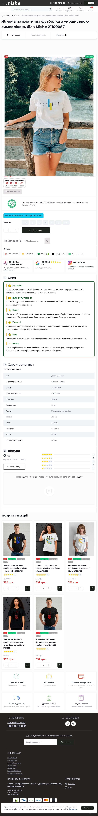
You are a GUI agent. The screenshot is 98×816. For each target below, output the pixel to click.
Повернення (12, 758)
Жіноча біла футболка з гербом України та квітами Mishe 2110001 (48, 568)
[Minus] (6, 230)
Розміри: (7, 222)
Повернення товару (14, 773)
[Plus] (16, 230)
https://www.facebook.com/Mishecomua (73, 723)
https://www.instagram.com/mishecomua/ (67, 723)
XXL (66, 222)
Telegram (71, 784)
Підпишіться (65, 742)
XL (58, 222)
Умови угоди (12, 765)
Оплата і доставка (14, 763)
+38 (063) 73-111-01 (16, 723)
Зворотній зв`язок (14, 771)
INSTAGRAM (79, 262)
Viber (70, 787)
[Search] (50, 9)
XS (33, 222)
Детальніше (73, 809)
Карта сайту (11, 768)
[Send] (47, 241)
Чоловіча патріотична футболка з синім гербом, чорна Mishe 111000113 (15, 568)
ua (92, 3)
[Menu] (3, 3)
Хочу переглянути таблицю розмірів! (23, 215)
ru (86, 3)
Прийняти (87, 808)
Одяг (7, 16)
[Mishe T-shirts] (11, 203)
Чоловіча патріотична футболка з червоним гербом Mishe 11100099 (46, 642)
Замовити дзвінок (75, 3)
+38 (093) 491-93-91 (16, 726)
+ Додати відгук (14, 467)
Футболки (15, 16)
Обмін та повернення (15, 263)
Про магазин (12, 760)
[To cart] (27, 588)
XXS (25, 222)
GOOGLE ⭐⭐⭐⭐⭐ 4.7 (51, 263)
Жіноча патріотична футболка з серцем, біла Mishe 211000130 (79, 568)
